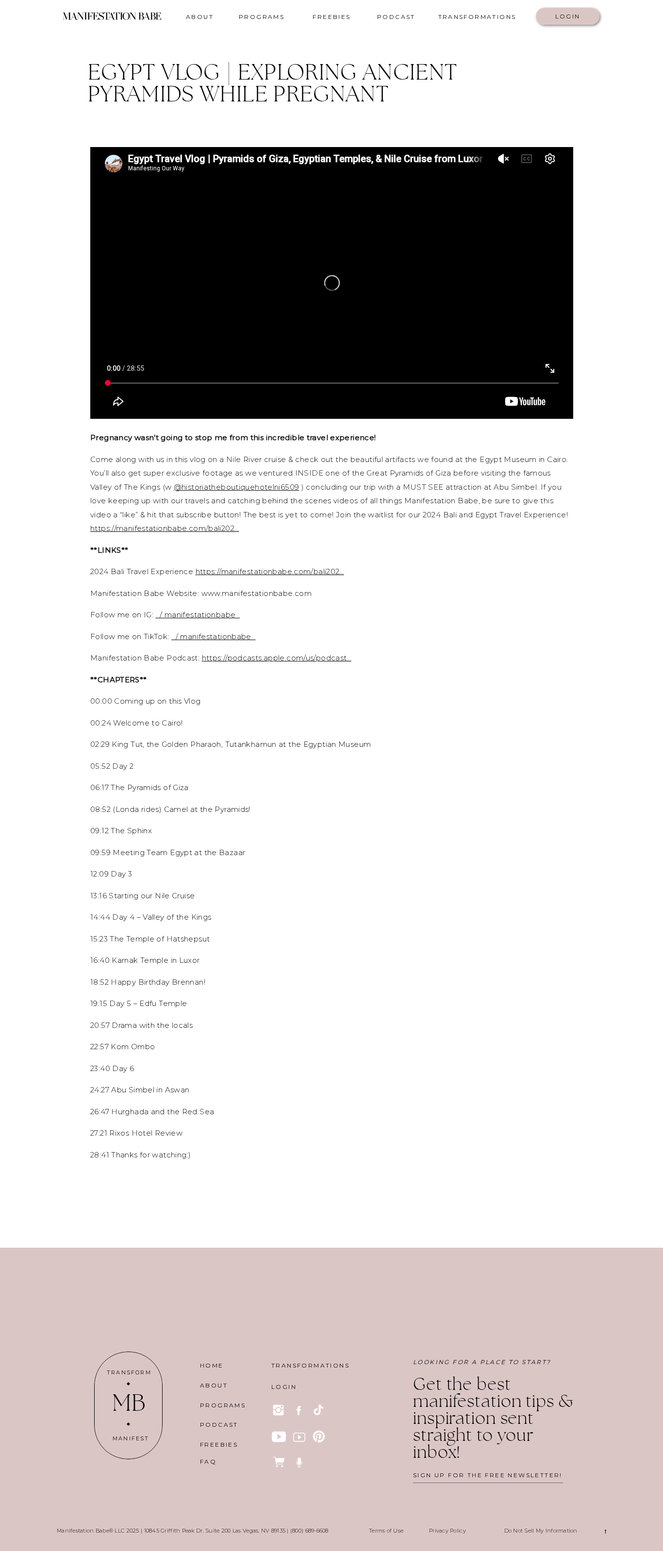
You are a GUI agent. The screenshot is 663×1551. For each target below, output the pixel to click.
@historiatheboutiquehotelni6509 (236, 487)
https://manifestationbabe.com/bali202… (164, 528)
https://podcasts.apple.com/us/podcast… (276, 657)
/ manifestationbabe (197, 614)
